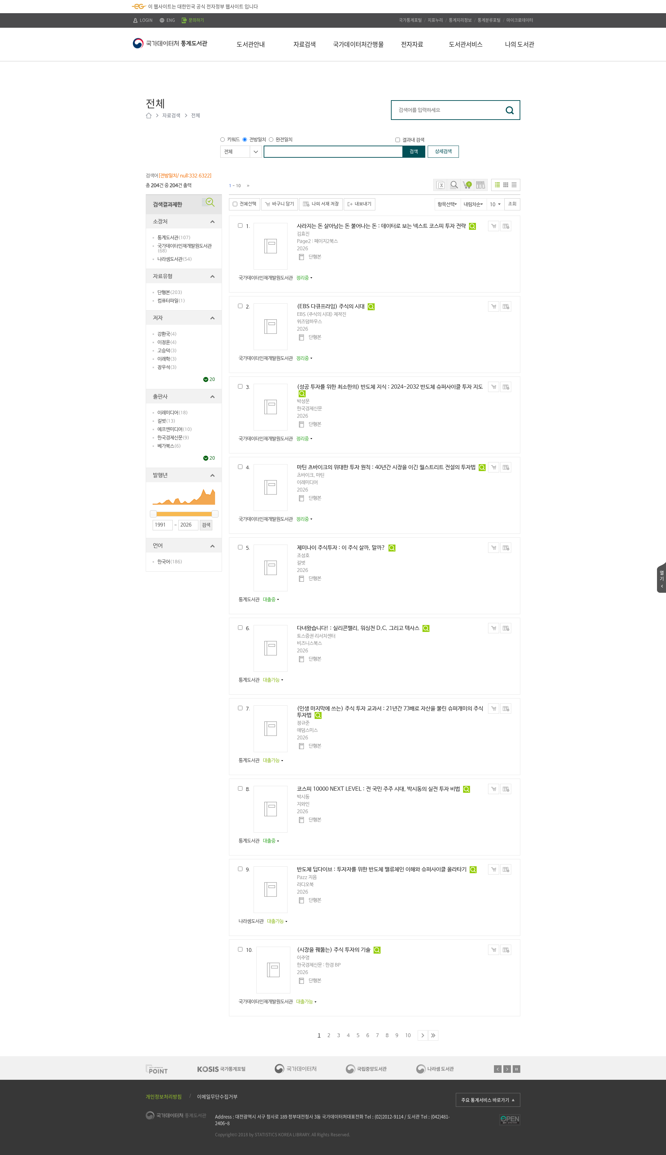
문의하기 (196, 20)
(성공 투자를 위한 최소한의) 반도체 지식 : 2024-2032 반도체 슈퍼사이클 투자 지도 (390, 387)
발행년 (160, 475)
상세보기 (472, 226)
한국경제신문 (173, 437)
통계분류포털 (489, 20)
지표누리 (435, 20)
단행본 (169, 292)
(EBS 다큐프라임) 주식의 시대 (331, 306)
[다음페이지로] (248, 186)
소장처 (160, 221)
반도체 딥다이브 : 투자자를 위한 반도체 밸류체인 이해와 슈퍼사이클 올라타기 (382, 869)
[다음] (423, 1035)
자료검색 (171, 115)
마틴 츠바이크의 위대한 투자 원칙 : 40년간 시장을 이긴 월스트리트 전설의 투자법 (386, 467)
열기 (662, 575)
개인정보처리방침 (164, 1096)
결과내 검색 (413, 140)
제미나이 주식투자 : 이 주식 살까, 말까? (341, 548)
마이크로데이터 (519, 20)
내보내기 (363, 204)
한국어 (169, 561)
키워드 (233, 139)
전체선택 (248, 204)
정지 (516, 1069)
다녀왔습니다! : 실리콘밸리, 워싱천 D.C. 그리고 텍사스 (358, 628)
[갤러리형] (505, 185)
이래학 (167, 359)
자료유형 (162, 276)
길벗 (166, 421)
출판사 (160, 396)
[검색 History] (453, 185)
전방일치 (257, 139)
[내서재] (480, 185)
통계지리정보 (460, 20)
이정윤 (167, 342)
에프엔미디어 (174, 429)
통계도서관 (174, 237)
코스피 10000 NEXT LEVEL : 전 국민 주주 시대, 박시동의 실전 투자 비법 (378, 789)
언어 (158, 545)
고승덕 (167, 350)
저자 (158, 318)
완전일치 (284, 139)
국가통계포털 (410, 20)
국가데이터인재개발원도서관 (184, 248)
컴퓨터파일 (171, 300)
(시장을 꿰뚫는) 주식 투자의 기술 (333, 950)
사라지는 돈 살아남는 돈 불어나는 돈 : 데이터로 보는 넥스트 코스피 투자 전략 (381, 226)
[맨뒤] (433, 1035)
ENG (170, 20)
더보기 (205, 379)
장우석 (167, 367)
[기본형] (497, 185)
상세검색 (443, 151)
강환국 (167, 334)
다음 (507, 1069)
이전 (498, 1069)
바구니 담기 (283, 204)
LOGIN (146, 20)
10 (408, 1035)
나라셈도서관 (174, 259)
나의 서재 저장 (325, 204)
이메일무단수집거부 (217, 1096)
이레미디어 (172, 412)
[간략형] (514, 185)
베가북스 (169, 446)
